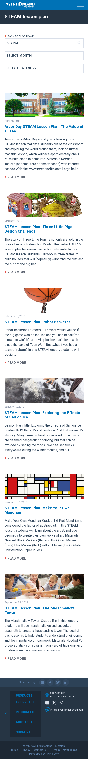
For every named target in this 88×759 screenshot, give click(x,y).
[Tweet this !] (58, 682)
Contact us (40, 749)
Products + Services (25, 699)
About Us (24, 722)
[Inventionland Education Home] (20, 5)
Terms (14, 749)
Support (23, 732)
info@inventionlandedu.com (67, 709)
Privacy (26, 749)
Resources (25, 712)
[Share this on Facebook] (50, 682)
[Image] (44, 105)
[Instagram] (61, 703)
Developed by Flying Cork (44, 753)
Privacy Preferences (64, 749)
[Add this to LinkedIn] (66, 682)
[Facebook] (47, 703)
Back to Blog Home (20, 36)
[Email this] (42, 682)
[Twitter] (54, 703)
